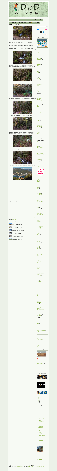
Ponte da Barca (38, 220)
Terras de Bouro (39, 227)
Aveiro (37, 182)
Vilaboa (38, 91)
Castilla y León (21, 19)
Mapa (41, 19)
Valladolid (38, 280)
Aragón (37, 337)
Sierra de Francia (39, 275)
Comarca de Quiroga (39, 126)
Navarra (38, 345)
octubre (39, 407)
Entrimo (38, 106)
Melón (37, 107)
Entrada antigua (33, 217)
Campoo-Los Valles (39, 302)
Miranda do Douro (39, 208)
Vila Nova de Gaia (39, 232)
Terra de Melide (38, 166)
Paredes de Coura (39, 213)
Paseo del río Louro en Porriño (41, 429)
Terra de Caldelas (39, 111)
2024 (38, 399)
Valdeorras (38, 113)
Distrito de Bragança (39, 194)
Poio (37, 77)
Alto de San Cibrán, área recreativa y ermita (41, 426)
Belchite (38, 338)
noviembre (39, 406)
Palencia (38, 266)
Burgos (37, 247)
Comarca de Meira (39, 125)
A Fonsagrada (38, 120)
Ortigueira (38, 161)
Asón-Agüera (38, 301)
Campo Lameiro (39, 57)
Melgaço (38, 207)
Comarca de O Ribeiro (39, 100)
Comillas (38, 308)
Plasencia (38, 325)
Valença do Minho (39, 228)
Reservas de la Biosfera (39, 366)
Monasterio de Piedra (39, 339)
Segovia (38, 274)
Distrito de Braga (39, 193)
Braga (37, 186)
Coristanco (38, 155)
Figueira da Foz (38, 199)
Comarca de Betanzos (39, 148)
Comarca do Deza (39, 64)
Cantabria (38, 303)
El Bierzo (38, 255)
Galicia (16, 19)
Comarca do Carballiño (39, 104)
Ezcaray (38, 331)
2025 (38, 398)
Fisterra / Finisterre (39, 159)
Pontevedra (38, 79)
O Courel (38, 131)
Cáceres (38, 323)
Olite (37, 346)
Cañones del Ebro (39, 249)
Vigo (37, 90)
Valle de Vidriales (39, 281)
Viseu (37, 235)
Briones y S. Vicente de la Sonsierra (41, 330)
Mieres (37, 294)
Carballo (38, 146)
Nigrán (37, 71)
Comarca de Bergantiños (40, 147)
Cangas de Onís (39, 289)
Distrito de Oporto (39, 195)
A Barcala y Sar (38, 141)
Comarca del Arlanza (39, 253)
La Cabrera (38, 260)
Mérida (37, 324)
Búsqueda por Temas (22, 22)
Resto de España (35, 19)
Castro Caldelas (39, 99)
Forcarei (38, 66)
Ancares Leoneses (39, 242)
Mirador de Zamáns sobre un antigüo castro (41, 435)
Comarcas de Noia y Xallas (40, 154)
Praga (37, 371)
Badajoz (38, 322)
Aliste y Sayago (38, 241)
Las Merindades (39, 261)
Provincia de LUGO (39, 134)
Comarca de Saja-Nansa (40, 307)
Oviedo (37, 295)
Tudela (37, 347)
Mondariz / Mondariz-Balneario (40, 70)
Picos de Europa (39, 267)
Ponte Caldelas (38, 78)
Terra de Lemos (38, 138)
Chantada (38, 121)
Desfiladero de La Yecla (39, 254)
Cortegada (38, 105)
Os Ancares (38, 132)
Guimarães (38, 200)
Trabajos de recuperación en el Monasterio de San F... (41, 430)
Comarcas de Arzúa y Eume (40, 152)
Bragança (38, 187)
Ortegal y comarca (39, 160)
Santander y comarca (39, 314)
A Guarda (38, 53)
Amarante (38, 180)
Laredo (37, 310)
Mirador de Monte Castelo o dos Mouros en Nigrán (42, 440)
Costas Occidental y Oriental (40, 309)
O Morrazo (38, 72)
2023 (38, 400)
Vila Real (38, 233)
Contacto (38, 458)
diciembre (39, 405)
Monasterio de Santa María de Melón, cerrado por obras (41, 418)
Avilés (37, 288)
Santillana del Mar (39, 315)
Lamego (38, 202)
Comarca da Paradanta (39, 59)
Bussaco (38, 188)
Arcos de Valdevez (39, 181)
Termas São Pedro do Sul (40, 226)
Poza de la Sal (38, 269)
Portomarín (38, 133)
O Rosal (38, 73)
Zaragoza (38, 340)
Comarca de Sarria (39, 127)
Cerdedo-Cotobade (39, 58)
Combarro (38, 65)
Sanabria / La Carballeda (40, 273)
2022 (38, 401)
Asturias (28, 19)
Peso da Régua (38, 219)
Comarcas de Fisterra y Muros (40, 153)
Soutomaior (38, 85)
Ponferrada (38, 268)
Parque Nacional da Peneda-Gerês (41, 214)
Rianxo (37, 165)
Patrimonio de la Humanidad (40, 363)
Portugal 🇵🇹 (30, 22)
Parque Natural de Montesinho (40, 215)
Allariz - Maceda (39, 98)
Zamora (38, 282)
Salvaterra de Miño (39, 84)
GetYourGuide (14, 219)
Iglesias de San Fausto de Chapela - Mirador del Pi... (41, 421)
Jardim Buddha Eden (39, 201)
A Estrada (38, 52)
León (37, 262)
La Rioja (38, 332)
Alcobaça (38, 179)
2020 (38, 403)
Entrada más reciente (12, 217)
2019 (38, 404)
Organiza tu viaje (13, 22)
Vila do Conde (38, 234)
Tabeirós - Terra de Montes (40, 86)
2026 (38, 397)
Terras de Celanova (39, 112)
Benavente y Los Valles (39, 246)
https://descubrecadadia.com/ (20, 466)
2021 (38, 402)
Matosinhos (38, 206)
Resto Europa (36, 22)
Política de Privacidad (39, 459)
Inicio (11, 19)
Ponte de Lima (38, 221)
